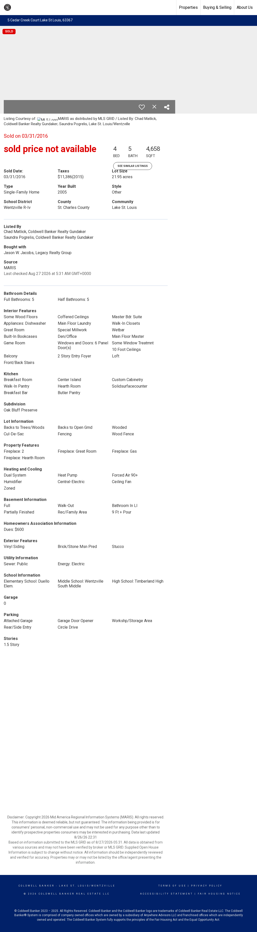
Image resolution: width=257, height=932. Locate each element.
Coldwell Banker (36, 885)
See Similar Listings (132, 166)
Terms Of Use (172, 885)
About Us (245, 7)
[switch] (142, 107)
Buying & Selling (217, 7)
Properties (188, 7)
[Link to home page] (44, 7)
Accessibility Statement (166, 894)
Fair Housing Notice (219, 894)
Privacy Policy (206, 885)
